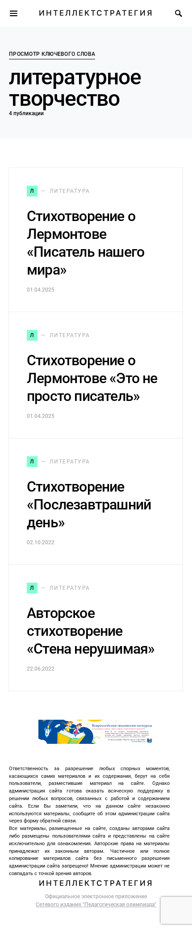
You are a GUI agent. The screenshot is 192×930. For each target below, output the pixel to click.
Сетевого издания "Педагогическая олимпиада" (96, 904)
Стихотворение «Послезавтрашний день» (89, 504)
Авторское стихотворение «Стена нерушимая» (90, 631)
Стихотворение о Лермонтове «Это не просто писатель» (92, 378)
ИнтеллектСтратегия (96, 12)
